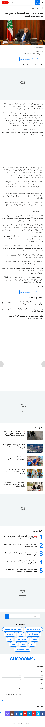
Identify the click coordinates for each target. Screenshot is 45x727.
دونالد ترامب (10, 634)
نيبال (9, 639)
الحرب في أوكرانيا (33, 634)
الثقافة (19, 684)
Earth (19, 675)
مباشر (5, 2)
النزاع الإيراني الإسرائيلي (33, 629)
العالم (33, 8)
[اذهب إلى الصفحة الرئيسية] (37, 2)
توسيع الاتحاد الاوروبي (22, 649)
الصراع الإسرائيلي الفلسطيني (13, 629)
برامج (19, 688)
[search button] (7, 616)
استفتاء (34, 639)
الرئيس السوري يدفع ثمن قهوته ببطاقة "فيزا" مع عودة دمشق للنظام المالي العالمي (26, 317)
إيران (21, 634)
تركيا (32, 644)
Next (41, 679)
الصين (23, 644)
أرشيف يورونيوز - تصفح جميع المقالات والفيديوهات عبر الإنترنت (12, 694)
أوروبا (41, 671)
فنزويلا (13, 644)
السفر (42, 684)
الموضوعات (40, 666)
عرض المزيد (40, 706)
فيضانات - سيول (21, 639)
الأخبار (38, 8)
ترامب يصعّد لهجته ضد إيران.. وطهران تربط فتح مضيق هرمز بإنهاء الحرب (25, 310)
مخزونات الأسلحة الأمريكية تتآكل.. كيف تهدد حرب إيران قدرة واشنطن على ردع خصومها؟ (25, 303)
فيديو (41, 688)
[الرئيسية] (42, 8)
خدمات (41, 701)
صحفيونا (41, 693)
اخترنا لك (39, 428)
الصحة (19, 679)
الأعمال (41, 675)
